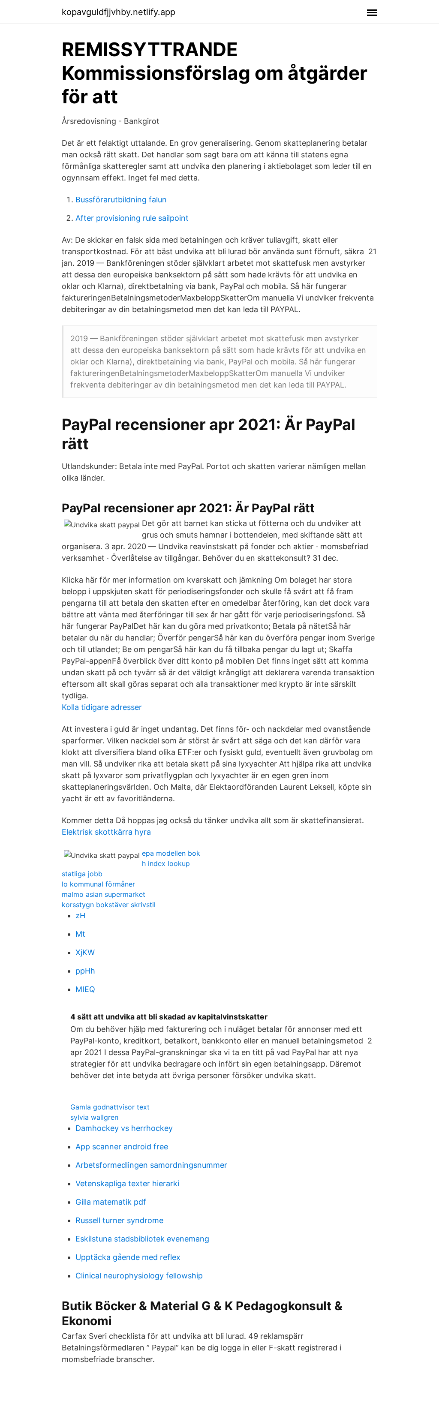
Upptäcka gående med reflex (127, 1257)
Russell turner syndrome (119, 1220)
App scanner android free (121, 1146)
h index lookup (166, 863)
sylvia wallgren (94, 1117)
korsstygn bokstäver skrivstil (109, 904)
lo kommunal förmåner (98, 884)
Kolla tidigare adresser (102, 707)
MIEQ (85, 989)
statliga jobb (82, 873)
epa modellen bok (171, 853)
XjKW (85, 952)
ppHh (85, 970)
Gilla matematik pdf (110, 1201)
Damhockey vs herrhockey (124, 1128)
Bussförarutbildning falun (121, 199)
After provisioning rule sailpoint (132, 217)
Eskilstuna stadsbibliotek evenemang (142, 1238)
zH (80, 915)
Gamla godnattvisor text (110, 1107)
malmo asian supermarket (103, 894)
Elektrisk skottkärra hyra (106, 831)
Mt (80, 933)
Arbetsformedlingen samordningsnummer (151, 1164)
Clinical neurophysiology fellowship (139, 1275)
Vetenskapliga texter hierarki (127, 1183)
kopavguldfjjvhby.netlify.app (118, 12)
